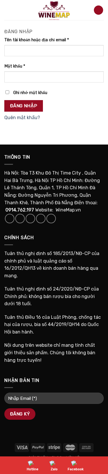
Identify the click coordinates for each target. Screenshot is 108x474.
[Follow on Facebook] (9, 218)
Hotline (32, 469)
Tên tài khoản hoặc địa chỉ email (36, 40)
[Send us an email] (41, 218)
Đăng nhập (23, 105)
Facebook (76, 469)
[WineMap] (54, 10)
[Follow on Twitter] (30, 218)
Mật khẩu (14, 66)
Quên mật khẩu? (22, 117)
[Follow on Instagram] (20, 218)
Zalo (54, 469)
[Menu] (7, 10)
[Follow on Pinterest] (51, 218)
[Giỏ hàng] (98, 10)
